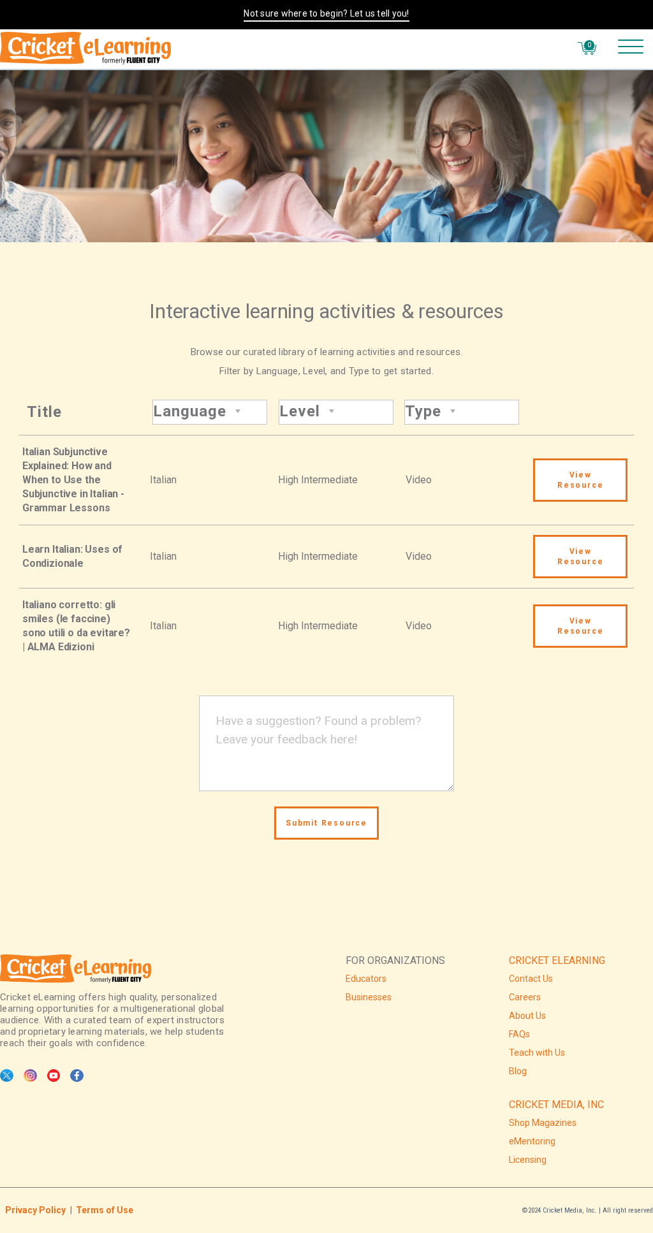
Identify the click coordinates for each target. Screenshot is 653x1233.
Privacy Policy (35, 1210)
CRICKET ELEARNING (557, 960)
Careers (525, 997)
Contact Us (531, 979)
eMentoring (532, 1141)
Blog (518, 1071)
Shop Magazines (542, 1123)
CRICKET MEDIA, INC (556, 1104)
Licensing (528, 1160)
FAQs (519, 1034)
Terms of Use (104, 1210)
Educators (366, 979)
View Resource (580, 480)
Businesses (369, 997)
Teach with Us (537, 1052)
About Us (527, 1015)
